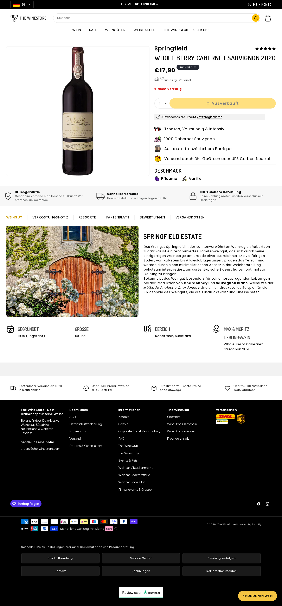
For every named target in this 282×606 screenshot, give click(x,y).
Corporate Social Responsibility (139, 431)
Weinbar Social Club (132, 482)
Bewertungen (152, 217)
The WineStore (226, 524)
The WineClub (128, 446)
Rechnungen (141, 571)
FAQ (121, 438)
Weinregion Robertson (250, 246)
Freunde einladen (179, 438)
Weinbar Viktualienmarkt (135, 468)
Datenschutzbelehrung (85, 424)
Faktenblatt (118, 217)
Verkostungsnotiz (50, 217)
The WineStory (128, 453)
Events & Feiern (129, 460)
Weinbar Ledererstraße (134, 475)
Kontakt (123, 417)
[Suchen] (255, 18)
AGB (72, 417)
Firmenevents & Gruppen (136, 489)
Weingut (14, 217)
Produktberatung (60, 558)
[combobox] (156, 18)
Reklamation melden (221, 571)
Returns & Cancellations (85, 446)
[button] (78, 30)
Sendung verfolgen (222, 558)
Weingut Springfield (168, 246)
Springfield (171, 48)
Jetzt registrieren (209, 117)
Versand (185, 80)
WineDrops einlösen (181, 431)
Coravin (123, 424)
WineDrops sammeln (182, 424)
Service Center (141, 558)
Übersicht (173, 417)
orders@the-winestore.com (40, 449)
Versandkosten (190, 217)
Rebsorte (87, 217)
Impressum (77, 431)
